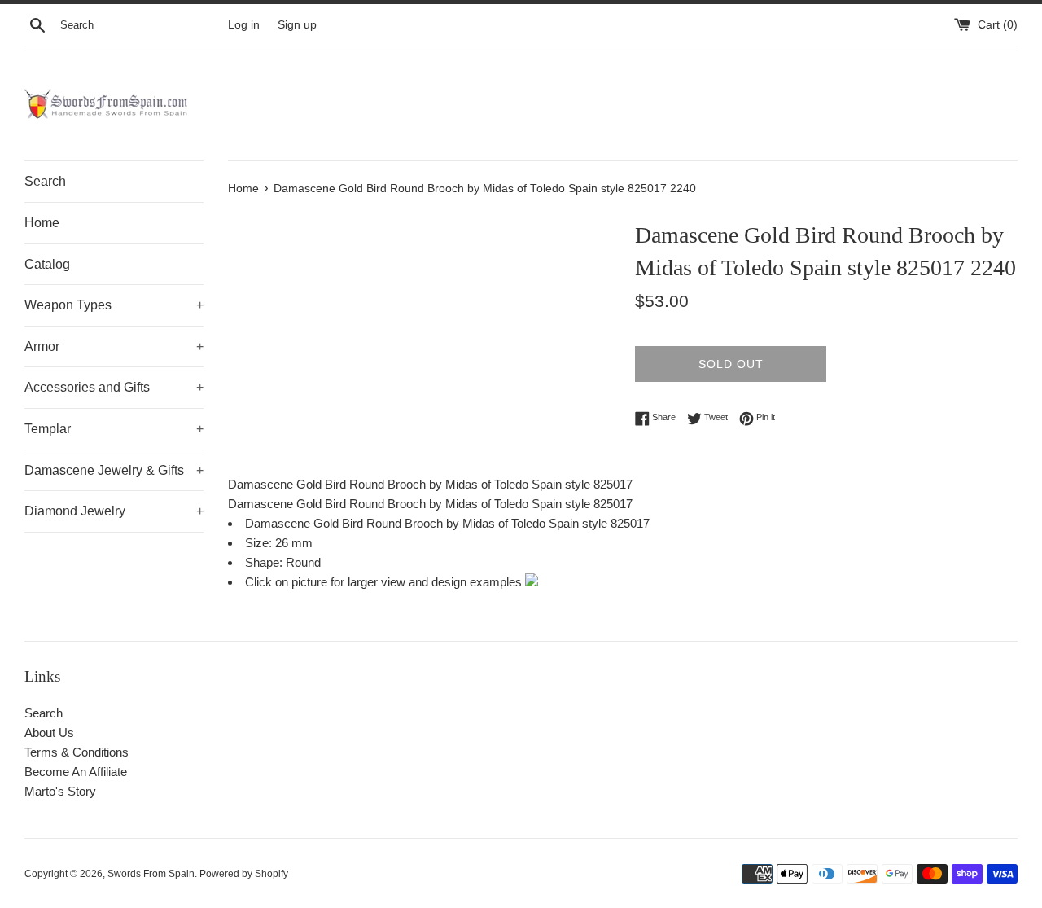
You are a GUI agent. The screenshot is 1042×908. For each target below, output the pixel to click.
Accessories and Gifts (114, 387)
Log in (244, 25)
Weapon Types (114, 305)
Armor (114, 346)
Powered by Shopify (243, 873)
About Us (49, 732)
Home (41, 223)
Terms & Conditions (76, 752)
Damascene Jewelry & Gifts (114, 470)
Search (45, 181)
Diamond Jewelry (114, 511)
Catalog (47, 264)
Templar (114, 429)
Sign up (297, 25)
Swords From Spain (151, 873)
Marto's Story (60, 791)
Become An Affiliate (75, 772)
